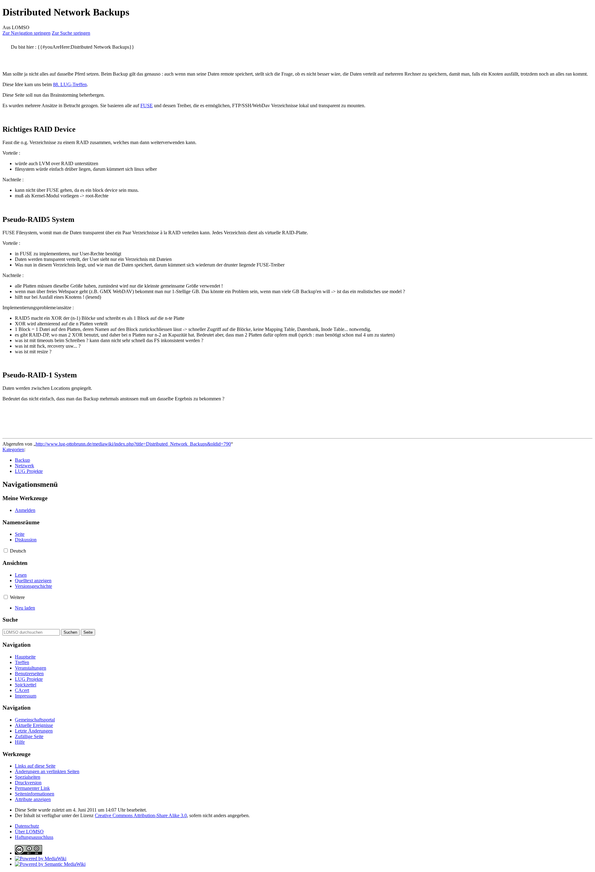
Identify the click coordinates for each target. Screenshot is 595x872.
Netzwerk (24, 465)
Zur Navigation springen (26, 33)
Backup (22, 460)
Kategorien (13, 449)
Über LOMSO (29, 831)
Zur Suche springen (71, 33)
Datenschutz (27, 826)
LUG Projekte (29, 471)
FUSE (146, 105)
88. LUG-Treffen (70, 84)
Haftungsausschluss (34, 837)
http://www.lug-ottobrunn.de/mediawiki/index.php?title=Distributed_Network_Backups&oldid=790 (133, 444)
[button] (6, 550)
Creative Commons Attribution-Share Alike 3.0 (141, 815)
